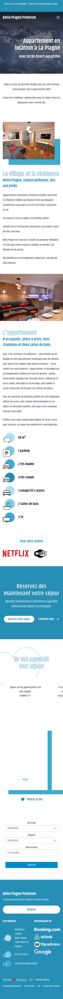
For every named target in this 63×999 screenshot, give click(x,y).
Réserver (31, 865)
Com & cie (22, 980)
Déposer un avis (34, 799)
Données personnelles (12, 986)
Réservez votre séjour (19, 619)
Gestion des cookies (51, 986)
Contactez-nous (46, 619)
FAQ (30, 980)
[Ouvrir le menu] (58, 17)
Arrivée (31, 823)
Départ (31, 835)
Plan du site (29, 986)
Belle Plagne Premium (19, 17)
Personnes (32, 847)
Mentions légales (42, 980)
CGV (38, 986)
